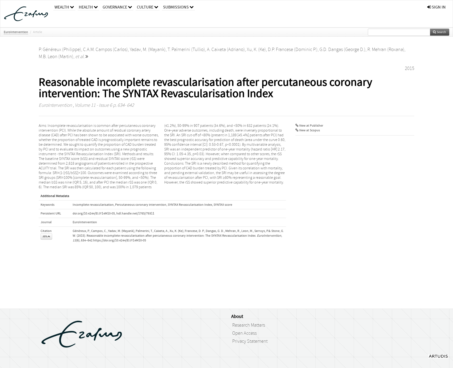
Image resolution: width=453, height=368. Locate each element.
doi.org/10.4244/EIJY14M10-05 (94, 213)
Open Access (244, 333)
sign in (438, 7)
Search (441, 32)
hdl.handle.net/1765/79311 (135, 213)
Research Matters (248, 325)
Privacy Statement (250, 341)
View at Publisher (310, 126)
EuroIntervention (16, 32)
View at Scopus (309, 130)
